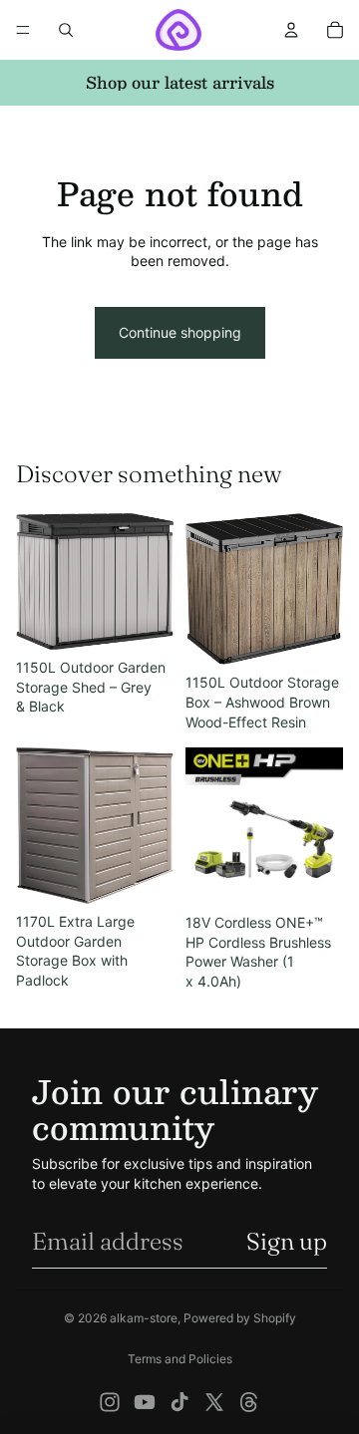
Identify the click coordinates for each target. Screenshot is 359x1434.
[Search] (66, 30)
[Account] (291, 30)
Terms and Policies (180, 1358)
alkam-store (144, 1317)
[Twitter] (214, 1402)
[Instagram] (110, 1402)
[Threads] (249, 1402)
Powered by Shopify (239, 1317)
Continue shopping (180, 332)
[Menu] (23, 30)
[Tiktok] (179, 1402)
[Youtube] (145, 1402)
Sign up (286, 1241)
